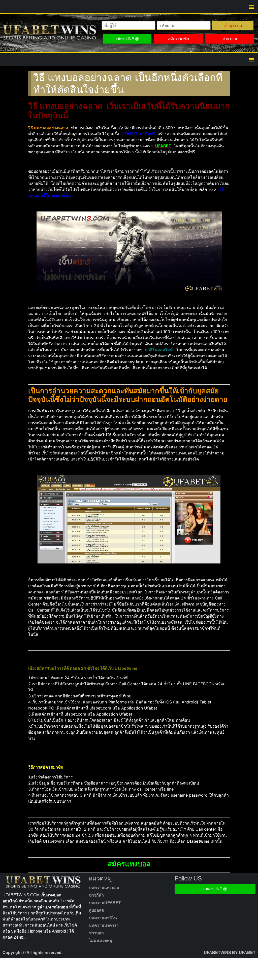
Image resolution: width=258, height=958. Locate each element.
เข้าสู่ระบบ (232, 25)
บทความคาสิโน (103, 918)
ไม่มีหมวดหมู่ (100, 940)
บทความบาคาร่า (104, 925)
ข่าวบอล (96, 933)
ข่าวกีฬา (96, 895)
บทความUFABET (105, 903)
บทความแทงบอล (104, 887)
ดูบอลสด (96, 910)
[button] (251, 7)
